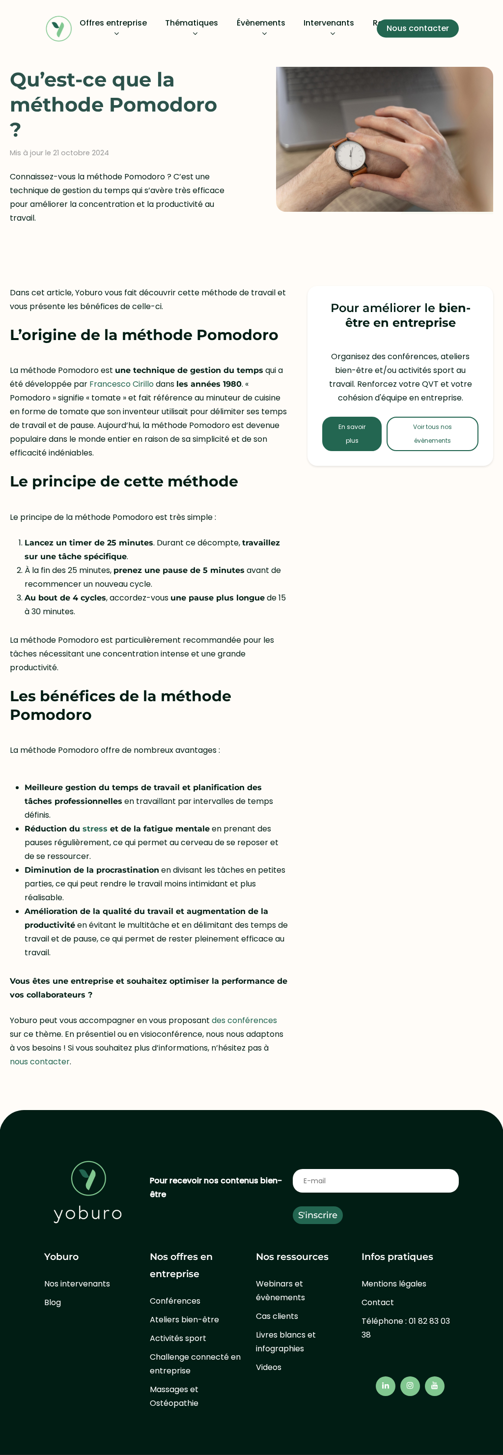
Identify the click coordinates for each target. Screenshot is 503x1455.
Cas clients (277, 1316)
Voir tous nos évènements (432, 434)
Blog (52, 1302)
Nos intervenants (77, 1283)
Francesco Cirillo (121, 384)
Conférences (175, 1301)
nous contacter (40, 1061)
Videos (268, 1367)
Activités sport (178, 1338)
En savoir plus (351, 434)
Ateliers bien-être (184, 1319)
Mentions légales (394, 1283)
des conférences (244, 1020)
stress (95, 828)
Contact (378, 1302)
